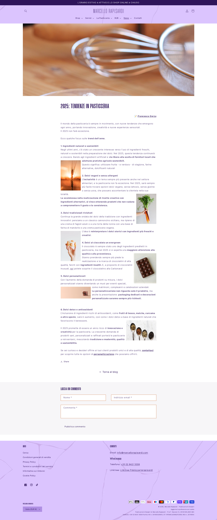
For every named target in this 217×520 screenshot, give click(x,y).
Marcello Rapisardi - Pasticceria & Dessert (179, 507)
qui (71, 268)
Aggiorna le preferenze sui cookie (182, 509)
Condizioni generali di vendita (37, 457)
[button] (26, 11)
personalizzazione (104, 354)
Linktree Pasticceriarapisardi (136, 470)
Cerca (25, 453)
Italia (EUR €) (31, 509)
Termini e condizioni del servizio (38, 466)
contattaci (148, 350)
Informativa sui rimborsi (34, 471)
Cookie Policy (29, 476)
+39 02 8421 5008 (130, 464)
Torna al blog (110, 371)
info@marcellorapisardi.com (132, 453)
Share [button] (66, 361)
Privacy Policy (29, 462)
